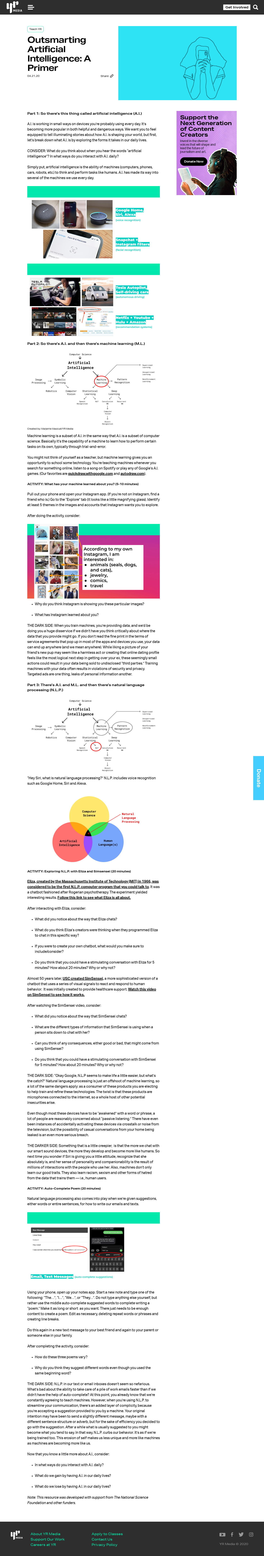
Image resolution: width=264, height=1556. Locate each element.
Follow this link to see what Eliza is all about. (94, 898)
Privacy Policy (104, 1545)
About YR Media (45, 1534)
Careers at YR (43, 1545)
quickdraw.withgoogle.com (90, 474)
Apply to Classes (107, 1534)
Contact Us (102, 1539)
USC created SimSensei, (83, 978)
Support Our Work (48, 1539)
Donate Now (193, 161)
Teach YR (35, 29)
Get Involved (236, 7)
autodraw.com (132, 474)
